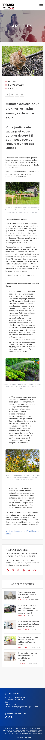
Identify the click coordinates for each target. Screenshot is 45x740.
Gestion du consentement (32, 733)
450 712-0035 (14, 704)
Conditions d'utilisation (12, 733)
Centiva (27, 737)
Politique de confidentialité (29, 732)
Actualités (13, 81)
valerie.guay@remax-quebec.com (25, 707)
